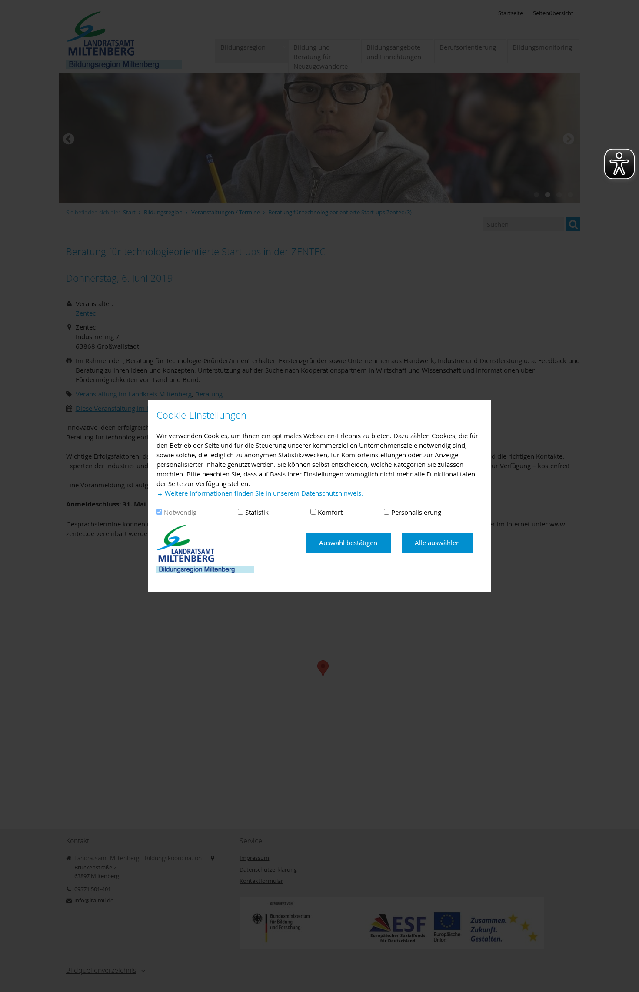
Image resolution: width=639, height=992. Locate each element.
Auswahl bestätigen (348, 542)
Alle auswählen (437, 542)
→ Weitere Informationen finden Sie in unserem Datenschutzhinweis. (259, 493)
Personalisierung (416, 512)
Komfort (330, 512)
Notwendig (180, 512)
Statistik (257, 512)
